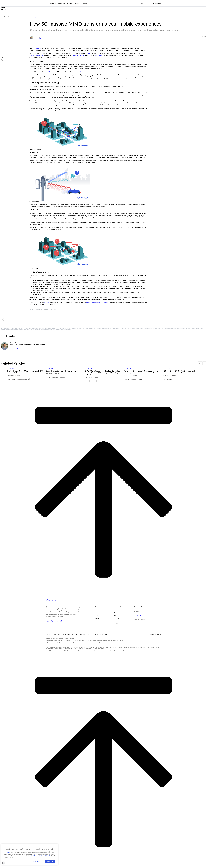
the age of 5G (37, 48)
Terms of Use (49, 634)
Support (96, 612)
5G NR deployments (85, 71)
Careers (116, 612)
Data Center (169, 379)
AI (164, 379)
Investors (116, 615)
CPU (9, 379)
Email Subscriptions (118, 623)
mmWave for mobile (78, 55)
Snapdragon (93, 381)
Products (97, 610)
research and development (97, 302)
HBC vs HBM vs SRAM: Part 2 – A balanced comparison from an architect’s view (179, 372)
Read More (13, 347)
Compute (140, 379)
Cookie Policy (61, 634)
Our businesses (117, 621)
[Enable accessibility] (3, 862)
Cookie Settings (36, 861)
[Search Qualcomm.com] (142, 3)
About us (116, 610)
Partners (96, 615)
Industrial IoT (55, 377)
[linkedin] (2, 58)
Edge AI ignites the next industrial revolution (61, 371)
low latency (98, 55)
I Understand (50, 861)
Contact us (97, 618)
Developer (97, 621)
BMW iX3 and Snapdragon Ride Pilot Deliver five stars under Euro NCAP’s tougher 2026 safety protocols (102, 373)
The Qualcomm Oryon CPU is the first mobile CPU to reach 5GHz (25, 372)
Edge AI (48, 377)
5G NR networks (50, 71)
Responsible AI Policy (81, 634)
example (46, 302)
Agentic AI (127, 379)
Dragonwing (62, 377)
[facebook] (2, 55)
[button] (97, 634)
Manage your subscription (139, 619)
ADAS (87, 381)
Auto (99, 381)
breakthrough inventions (36, 55)
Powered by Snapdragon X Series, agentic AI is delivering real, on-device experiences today (141, 372)
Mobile (13, 379)
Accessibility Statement (70, 634)
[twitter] (2, 60)
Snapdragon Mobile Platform (23, 379)
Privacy (54, 634)
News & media (117, 618)
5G (89, 53)
